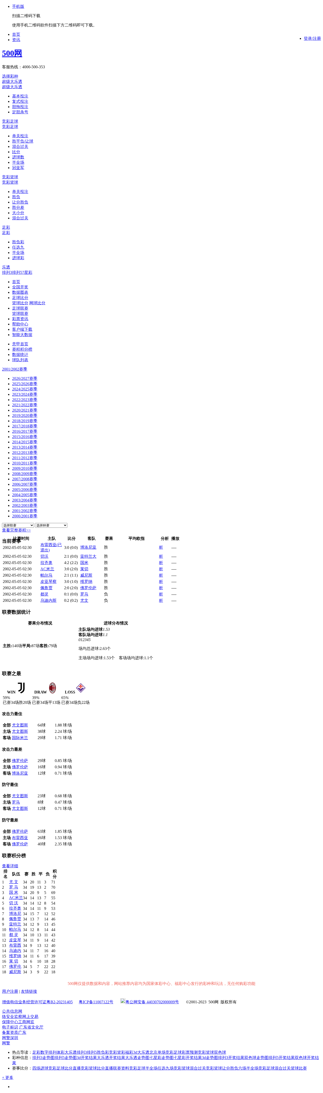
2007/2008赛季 (24, 479)
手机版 (18, 6)
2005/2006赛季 (24, 489)
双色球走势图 (256, 1057)
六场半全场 (248, 1068)
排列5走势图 (66, 1057)
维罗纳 (86, 581)
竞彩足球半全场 (143, 1068)
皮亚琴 (15, 940)
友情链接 (29, 991)
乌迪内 (15, 950)
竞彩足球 (10, 121)
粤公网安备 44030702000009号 (152, 1002)
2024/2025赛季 (24, 389)
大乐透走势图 (137, 1057)
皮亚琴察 (48, 581)
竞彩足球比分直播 (64, 1068)
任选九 (18, 247)
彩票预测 (190, 1052)
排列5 (17, 272)
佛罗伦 (15, 966)
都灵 (44, 594)
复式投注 (20, 101)
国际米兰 (20, 738)
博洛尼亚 (88, 547)
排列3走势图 (43, 1057)
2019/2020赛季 (24, 415)
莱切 (84, 569)
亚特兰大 (88, 556)
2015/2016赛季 (24, 437)
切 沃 (13, 903)
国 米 (13, 892)
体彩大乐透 (67, 1052)
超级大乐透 (12, 81)
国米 (84, 562)
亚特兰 (15, 924)
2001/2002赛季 (24, 511)
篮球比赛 (299, 1068)
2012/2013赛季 (24, 452)
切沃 (44, 556)
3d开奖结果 (87, 1057)
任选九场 (165, 1068)
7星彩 (27, 272)
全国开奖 (20, 287)
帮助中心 (20, 324)
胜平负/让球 (22, 141)
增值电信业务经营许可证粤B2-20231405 (37, 1002)
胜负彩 (18, 242)
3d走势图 (210, 1057)
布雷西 (15, 945)
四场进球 (40, 1068)
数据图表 (20, 292)
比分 (16, 152)
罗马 (84, 594)
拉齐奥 (46, 562)
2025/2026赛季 (24, 384)
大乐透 (143, 1052)
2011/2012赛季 (24, 458)
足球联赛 (20, 308)
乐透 (6, 267)
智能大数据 (22, 335)
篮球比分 (20, 303)
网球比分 (37, 303)
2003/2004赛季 (24, 500)
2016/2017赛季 (24, 431)
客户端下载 (22, 329)
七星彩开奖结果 (188, 1057)
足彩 (6, 227)
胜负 (16, 197)
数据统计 (20, 354)
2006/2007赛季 (24, 484)
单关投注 (20, 136)
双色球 (220, 1052)
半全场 (18, 162)
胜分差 (18, 207)
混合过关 (20, 146)
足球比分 (20, 297)
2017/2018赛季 (24, 426)
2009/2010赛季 (24, 468)
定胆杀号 (20, 112)
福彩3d (131, 1052)
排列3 (7, 272)
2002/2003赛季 (24, 505)
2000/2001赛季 (24, 516)
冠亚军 (18, 167)
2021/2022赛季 (24, 405)
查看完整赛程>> (16, 530)
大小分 (18, 213)
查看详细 (10, 866)
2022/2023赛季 (24, 400)
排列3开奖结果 (231, 1057)
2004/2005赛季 (24, 495)
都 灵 (13, 935)
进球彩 (18, 258)
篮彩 (121, 1052)
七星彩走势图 (161, 1057)
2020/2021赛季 (24, 410)
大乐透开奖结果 (111, 1057)
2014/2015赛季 (24, 442)
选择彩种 (10, 76)
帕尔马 (46, 575)
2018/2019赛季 (24, 421)
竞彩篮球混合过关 (190, 1068)
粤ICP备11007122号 (96, 1002)
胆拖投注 (20, 107)
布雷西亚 (20, 838)
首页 (16, 34)
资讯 (16, 40)
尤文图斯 (20, 725)
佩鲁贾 (46, 588)
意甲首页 (20, 344)
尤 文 (13, 882)
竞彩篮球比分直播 (97, 1068)
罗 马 (13, 887)
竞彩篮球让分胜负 (222, 1068)
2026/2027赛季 (24, 378)
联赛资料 (121, 1068)
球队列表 (20, 360)
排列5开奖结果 (281, 1057)
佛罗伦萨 (88, 588)
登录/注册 (312, 38)
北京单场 (157, 1052)
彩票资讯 (20, 319)
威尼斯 (86, 575)
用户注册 (10, 991)
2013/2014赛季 (24, 447)
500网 (12, 53)
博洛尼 (15, 913)
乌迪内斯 (48, 600)
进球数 (18, 157)
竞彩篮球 (10, 177)
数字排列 (48, 1052)
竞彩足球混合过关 (274, 1068)
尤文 (84, 600)
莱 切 (13, 961)
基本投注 (20, 96)
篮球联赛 (20, 313)
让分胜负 (20, 202)
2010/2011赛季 (24, 463)
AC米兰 (47, 569)
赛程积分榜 (22, 349)
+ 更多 (7, 1077)
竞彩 (113, 1052)
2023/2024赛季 (24, 394)
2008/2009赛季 (24, 474)
